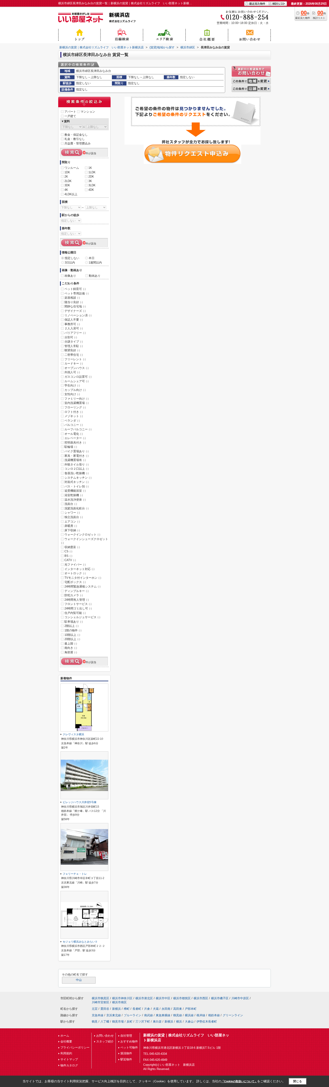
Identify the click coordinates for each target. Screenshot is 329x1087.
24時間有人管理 (76, 599)
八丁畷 (104, 1021)
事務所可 (72, 324)
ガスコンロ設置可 (78, 376)
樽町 (127, 1008)
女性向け (72, 394)
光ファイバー (75, 564)
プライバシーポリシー (75, 1047)
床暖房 (70, 525)
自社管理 (126, 1035)
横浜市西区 (201, 998)
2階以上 (71, 626)
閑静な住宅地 (75, 306)
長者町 (136, 1008)
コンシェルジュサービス (82, 617)
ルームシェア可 (76, 381)
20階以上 (72, 639)
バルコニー (73, 425)
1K (90, 167)
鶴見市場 (118, 1021)
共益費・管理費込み (77, 143)
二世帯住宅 (73, 354)
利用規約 (66, 1053)
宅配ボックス (75, 582)
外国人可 (72, 372)
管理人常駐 (73, 346)
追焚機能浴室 (75, 490)
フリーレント (75, 359)
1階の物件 (72, 630)
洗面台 (70, 504)
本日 (91, 258)
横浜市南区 (119, 1002)
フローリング (75, 407)
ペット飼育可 (75, 289)
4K (66, 189)
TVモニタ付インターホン (82, 577)
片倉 (147, 1008)
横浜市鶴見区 (100, 998)
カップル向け (75, 390)
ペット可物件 (129, 1047)
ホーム (64, 1035)
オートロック (75, 573)
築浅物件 (126, 1053)
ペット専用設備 (76, 293)
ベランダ (72, 420)
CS (68, 551)
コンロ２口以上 (76, 468)
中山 (79, 980)
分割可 (70, 337)
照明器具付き (75, 442)
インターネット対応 (79, 569)
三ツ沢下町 (142, 1021)
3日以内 (70, 262)
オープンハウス (76, 368)
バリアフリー (75, 332)
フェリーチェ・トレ (75, 873)
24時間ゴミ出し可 (78, 608)
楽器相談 (72, 297)
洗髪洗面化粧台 (76, 508)
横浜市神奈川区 (122, 998)
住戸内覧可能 (75, 613)
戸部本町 (191, 1008)
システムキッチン (78, 477)
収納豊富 (72, 547)
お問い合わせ (105, 1035)
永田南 (166, 1008)
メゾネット (73, 416)
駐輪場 (70, 446)
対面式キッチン (76, 482)
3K (90, 181)
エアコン (72, 521)
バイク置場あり (76, 451)
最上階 (70, 643)
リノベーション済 (78, 315)
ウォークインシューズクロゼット (84, 541)
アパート (70, 111)
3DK (67, 185)
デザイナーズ (75, 311)
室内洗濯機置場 (76, 403)
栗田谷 (104, 1008)
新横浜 (116, 1008)
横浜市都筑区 (182, 998)
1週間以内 (95, 262)
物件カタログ (69, 1065)
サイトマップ (69, 1059)
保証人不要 (73, 319)
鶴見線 (177, 1015)
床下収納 (72, 530)
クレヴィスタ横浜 (73, 734)
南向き (70, 648)
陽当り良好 (73, 302)
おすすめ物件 (129, 1041)
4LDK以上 (70, 194)
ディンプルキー (76, 591)
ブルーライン (132, 1015)
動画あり (94, 275)
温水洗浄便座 (75, 499)
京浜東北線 (113, 1015)
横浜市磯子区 (220, 998)
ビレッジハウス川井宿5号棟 (79, 802)
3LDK (92, 185)
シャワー (72, 512)
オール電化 (73, 433)
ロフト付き (73, 412)
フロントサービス (78, 604)
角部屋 (70, 652)
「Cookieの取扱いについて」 (239, 1081)
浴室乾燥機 (73, 495)
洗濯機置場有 (75, 460)
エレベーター (75, 438)
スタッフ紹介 (105, 1041)
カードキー (73, 363)
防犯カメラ (73, 595)
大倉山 (189, 1021)
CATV (70, 560)
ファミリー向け (76, 398)
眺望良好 (72, 350)
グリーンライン (233, 1015)
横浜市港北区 (144, 998)
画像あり (70, 275)
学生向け (72, 385)
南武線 (148, 1015)
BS (68, 555)
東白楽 (157, 1021)
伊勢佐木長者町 (207, 1021)
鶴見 (95, 1021)
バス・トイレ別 (76, 486)
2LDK (68, 181)
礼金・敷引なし (74, 139)
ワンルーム (71, 167)
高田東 (177, 1008)
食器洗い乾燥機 (76, 473)
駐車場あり (73, 621)
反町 (129, 1021)
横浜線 (189, 1015)
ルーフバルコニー (78, 429)
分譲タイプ (73, 341)
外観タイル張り (76, 464)
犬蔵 (156, 1008)
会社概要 (66, 1041)
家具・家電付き (76, 455)
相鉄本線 (214, 1015)
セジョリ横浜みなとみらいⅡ (80, 941)
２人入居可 (73, 328)
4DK (91, 189)
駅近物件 (126, 1059)
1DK (67, 172)
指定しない (72, 258)
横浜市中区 (163, 998)
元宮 (95, 1008)
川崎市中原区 (240, 998)
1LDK (92, 172)
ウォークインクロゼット (82, 534)
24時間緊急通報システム (82, 586)
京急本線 (97, 1015)
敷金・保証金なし (76, 134)
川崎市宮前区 (100, 1002)
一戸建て (70, 116)
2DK (91, 176)
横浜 (179, 1021)
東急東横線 (163, 1015)
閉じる (297, 1081)
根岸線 (201, 1015)
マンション (88, 111)
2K (66, 176)
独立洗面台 (73, 517)
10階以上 (72, 635)
